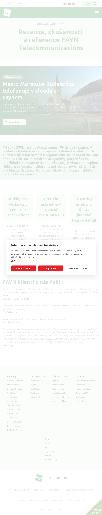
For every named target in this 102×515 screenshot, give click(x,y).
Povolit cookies (23, 268)
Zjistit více (15, 260)
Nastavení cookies (78, 268)
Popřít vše (51, 268)
